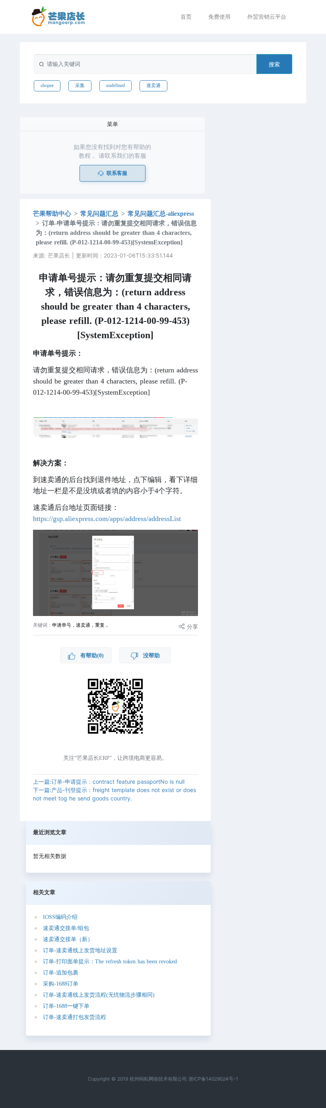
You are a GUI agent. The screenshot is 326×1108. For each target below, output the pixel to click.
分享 (191, 626)
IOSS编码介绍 (60, 917)
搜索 (274, 64)
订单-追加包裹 (60, 973)
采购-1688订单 (60, 984)
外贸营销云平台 (266, 16)
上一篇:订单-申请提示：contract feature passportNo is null (108, 781)
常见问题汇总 (99, 213)
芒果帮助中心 (52, 213)
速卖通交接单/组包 (66, 928)
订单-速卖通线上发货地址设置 (80, 950)
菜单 (112, 123)
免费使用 (219, 16)
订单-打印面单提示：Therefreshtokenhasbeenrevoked (110, 962)
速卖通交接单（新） (68, 939)
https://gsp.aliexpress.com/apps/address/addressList (107, 519)
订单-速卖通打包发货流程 (74, 1017)
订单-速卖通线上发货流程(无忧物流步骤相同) (99, 995)
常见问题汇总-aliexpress (161, 213)
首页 (186, 16)
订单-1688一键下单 (66, 1006)
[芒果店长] (58, 16)
